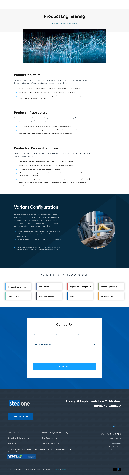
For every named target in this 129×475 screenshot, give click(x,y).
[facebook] (115, 469)
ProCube (63, 469)
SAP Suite (60, 23)
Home (54, 23)
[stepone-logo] (19, 401)
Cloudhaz (57, 469)
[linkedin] (119, 469)
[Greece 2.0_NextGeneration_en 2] (21, 454)
